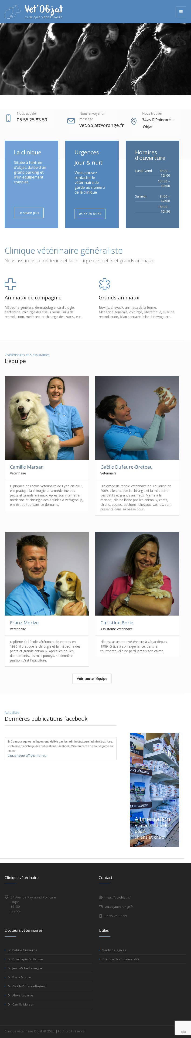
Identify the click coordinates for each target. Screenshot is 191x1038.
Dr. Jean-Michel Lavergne (25, 968)
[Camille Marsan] (47, 418)
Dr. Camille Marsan (21, 1004)
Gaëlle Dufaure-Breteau (126, 467)
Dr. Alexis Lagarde (20, 995)
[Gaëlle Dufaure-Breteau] (137, 418)
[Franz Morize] (47, 574)
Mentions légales (114, 950)
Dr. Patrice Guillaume (22, 950)
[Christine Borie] (137, 574)
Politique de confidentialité (121, 959)
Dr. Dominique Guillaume (25, 959)
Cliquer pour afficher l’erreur (28, 755)
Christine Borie (116, 623)
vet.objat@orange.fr (101, 125)
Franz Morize (24, 623)
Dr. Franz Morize (19, 977)
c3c (183, 1031)
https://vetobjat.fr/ (118, 897)
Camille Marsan (27, 467)
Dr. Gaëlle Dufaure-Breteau (27, 986)
